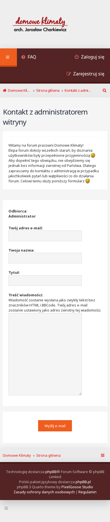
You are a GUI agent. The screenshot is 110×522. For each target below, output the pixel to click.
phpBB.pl (83, 481)
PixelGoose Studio (77, 486)
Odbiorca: (17, 211)
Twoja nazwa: (21, 250)
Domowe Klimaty (17, 455)
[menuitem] (28, 57)
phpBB (51, 471)
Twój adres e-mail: (25, 227)
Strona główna (48, 455)
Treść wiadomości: (25, 294)
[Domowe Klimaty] (55, 25)
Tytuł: (14, 272)
